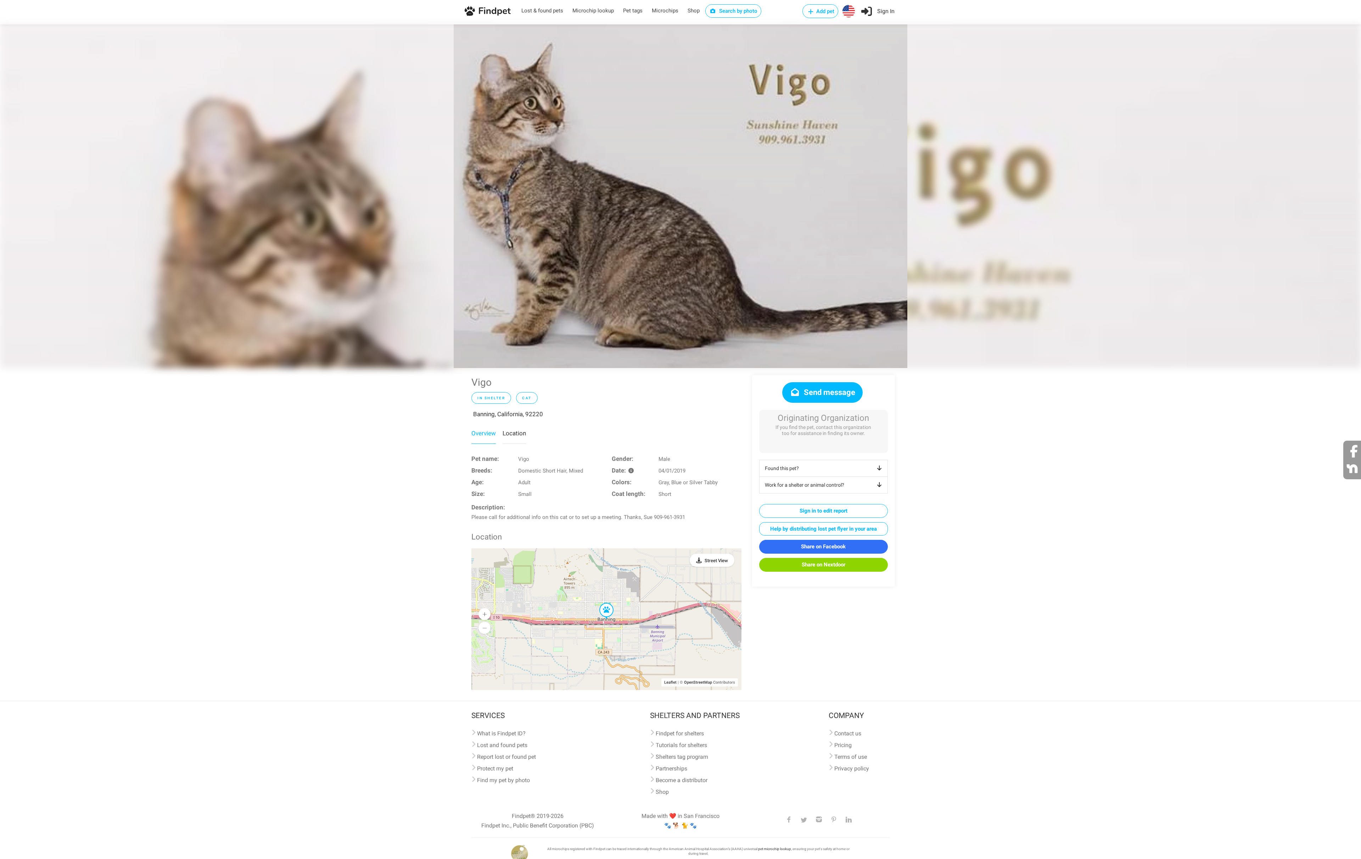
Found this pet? (782, 468)
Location (514, 433)
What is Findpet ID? (501, 733)
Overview (483, 433)
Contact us (847, 733)
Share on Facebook (823, 546)
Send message (828, 392)
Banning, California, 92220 (508, 414)
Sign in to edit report (823, 511)
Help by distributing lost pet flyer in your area (823, 529)
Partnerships (671, 768)
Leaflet (670, 682)
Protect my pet (495, 768)
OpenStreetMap (698, 682)
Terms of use (850, 756)
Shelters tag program (682, 756)
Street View (716, 560)
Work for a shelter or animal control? (804, 485)
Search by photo (737, 11)
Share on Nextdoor (823, 564)
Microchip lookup (593, 10)
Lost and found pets (502, 745)
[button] (601, 603)
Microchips (665, 10)
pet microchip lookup (774, 849)
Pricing (843, 745)
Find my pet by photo (503, 780)
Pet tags (633, 10)
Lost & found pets (542, 10)
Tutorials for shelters (681, 745)
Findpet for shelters (680, 733)
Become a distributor (681, 780)
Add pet (824, 11)
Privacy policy (851, 768)
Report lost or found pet (506, 756)
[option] (680, 196)
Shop (694, 10)
